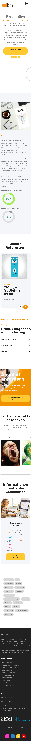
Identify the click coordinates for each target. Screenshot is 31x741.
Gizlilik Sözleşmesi (7, 670)
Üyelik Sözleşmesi (7, 682)
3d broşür (18, 583)
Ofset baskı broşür (9, 595)
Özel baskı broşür (9, 610)
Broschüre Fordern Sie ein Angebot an (15, 399)
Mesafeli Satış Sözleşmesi (9, 685)
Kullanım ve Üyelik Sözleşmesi (10, 665)
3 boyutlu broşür (9, 591)
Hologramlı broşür (20, 587)
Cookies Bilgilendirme (8, 675)
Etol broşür (7, 606)
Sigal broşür (16, 606)
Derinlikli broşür (25, 599)
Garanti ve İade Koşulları (9, 667)
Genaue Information (15, 557)
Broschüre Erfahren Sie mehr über (16, 51)
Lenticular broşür (9, 583)
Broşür (17, 579)
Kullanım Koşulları (7, 677)
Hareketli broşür (8, 614)
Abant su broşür (18, 602)
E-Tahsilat (5, 688)
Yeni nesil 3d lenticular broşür (12, 599)
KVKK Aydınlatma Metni (8, 672)
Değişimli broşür (8, 587)
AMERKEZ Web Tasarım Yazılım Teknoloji (15, 731)
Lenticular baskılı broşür (21, 610)
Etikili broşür (8, 602)
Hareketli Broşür (8, 579)
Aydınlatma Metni (7, 662)
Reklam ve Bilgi (6, 680)
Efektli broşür (19, 591)
